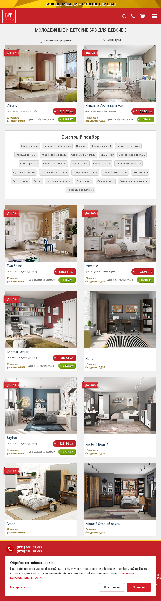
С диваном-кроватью (128, 163)
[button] (144, 16)
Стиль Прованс (29, 163)
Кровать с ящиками (54, 163)
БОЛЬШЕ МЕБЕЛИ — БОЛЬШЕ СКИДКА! (80, 4)
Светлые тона (20, 181)
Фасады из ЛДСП (26, 154)
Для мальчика (105, 181)
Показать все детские (80, 189)
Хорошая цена (29, 146)
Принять (139, 587)
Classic (12, 105)
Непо (89, 359)
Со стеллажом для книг (54, 172)
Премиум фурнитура (128, 146)
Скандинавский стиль (132, 154)
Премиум (81, 146)
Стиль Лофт (107, 154)
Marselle (91, 266)
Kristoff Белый (96, 444)
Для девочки (84, 181)
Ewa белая (14, 266)
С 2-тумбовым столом (115, 172)
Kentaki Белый (18, 352)
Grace (11, 524)
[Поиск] (124, 16)
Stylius (12, 438)
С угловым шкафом (24, 172)
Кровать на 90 (79, 163)
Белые (37, 181)
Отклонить (112, 587)
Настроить (18, 587)
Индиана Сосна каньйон (104, 105)
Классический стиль (54, 154)
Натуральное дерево (58, 181)
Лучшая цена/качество (57, 146)
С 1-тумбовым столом (85, 172)
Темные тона (140, 172)
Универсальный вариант (134, 181)
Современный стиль (83, 154)
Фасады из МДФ (102, 146)
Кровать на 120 (102, 163)
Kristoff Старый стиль (102, 524)
